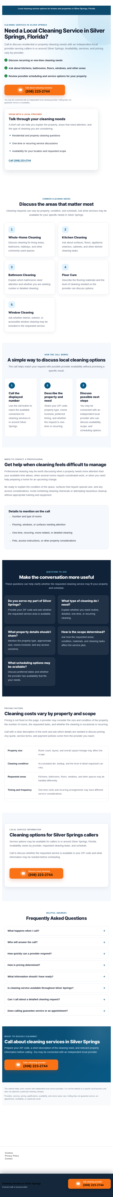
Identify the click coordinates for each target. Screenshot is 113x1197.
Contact (9, 1159)
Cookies (9, 1153)
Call (20, 160)
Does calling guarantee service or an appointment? (38, 1010)
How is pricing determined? (24, 965)
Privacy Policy (12, 1156)
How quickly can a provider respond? (30, 953)
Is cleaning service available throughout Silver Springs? (41, 988)
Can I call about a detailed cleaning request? (34, 999)
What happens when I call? (23, 930)
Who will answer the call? (23, 942)
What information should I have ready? (30, 976)
